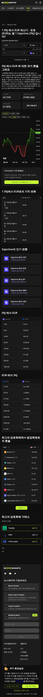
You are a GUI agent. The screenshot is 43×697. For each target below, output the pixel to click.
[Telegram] (15, 573)
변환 (3, 25)
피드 (3, 8)
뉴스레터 (10, 8)
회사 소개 (7, 648)
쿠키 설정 (33, 694)
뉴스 (21, 648)
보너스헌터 (20, 8)
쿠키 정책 (19, 681)
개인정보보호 (17, 694)
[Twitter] (5, 573)
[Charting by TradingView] (5, 158)
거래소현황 (24, 656)
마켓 (28, 8)
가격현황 (23, 652)
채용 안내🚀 (8, 652)
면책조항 (26, 694)
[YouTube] (10, 573)
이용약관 (9, 694)
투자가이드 (24, 659)
